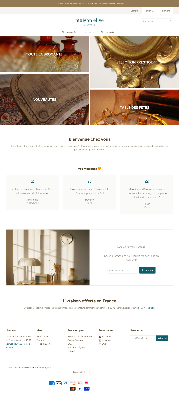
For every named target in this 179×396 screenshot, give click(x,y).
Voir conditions (148, 307)
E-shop (88, 32)
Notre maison (109, 32)
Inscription (147, 270)
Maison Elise (18, 367)
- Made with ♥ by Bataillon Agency (37, 367)
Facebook (106, 336)
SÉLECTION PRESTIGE (134, 62)
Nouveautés (69, 32)
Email (104, 343)
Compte (134, 10)
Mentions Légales (76, 347)
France (79, 372)
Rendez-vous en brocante (80, 336)
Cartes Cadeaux (75, 340)
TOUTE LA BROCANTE (44, 54)
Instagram (106, 340)
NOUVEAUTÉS (44, 99)
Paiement (165, 10)
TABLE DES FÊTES (134, 107)
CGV (70, 343)
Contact (71, 351)
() (149, 10)
